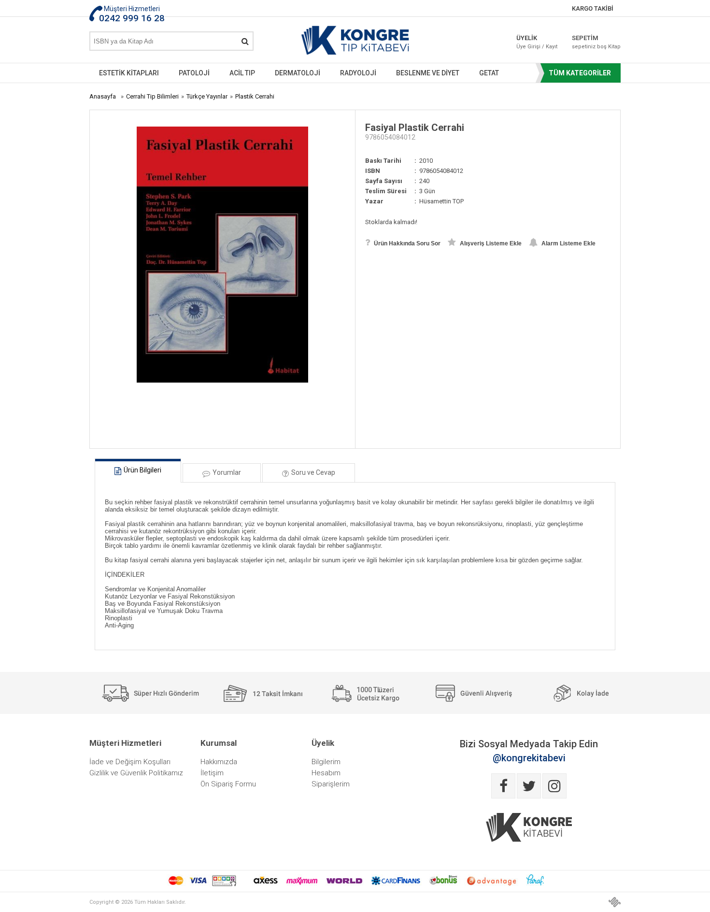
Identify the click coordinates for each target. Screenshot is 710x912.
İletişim (212, 773)
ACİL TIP (242, 73)
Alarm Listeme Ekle (568, 243)
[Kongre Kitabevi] (355, 42)
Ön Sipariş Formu (228, 784)
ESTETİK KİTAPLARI (129, 73)
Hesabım (326, 773)
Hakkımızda (218, 761)
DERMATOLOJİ (297, 73)
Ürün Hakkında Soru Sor (406, 243)
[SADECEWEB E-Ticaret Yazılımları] (615, 902)
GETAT (489, 73)
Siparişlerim (331, 784)
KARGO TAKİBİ (592, 8)
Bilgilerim (326, 761)
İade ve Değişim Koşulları (129, 761)
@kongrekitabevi (529, 758)
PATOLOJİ (194, 73)
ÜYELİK (536, 42)
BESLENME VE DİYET (427, 73)
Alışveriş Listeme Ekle (490, 243)
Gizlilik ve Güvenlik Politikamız (136, 773)
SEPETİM (589, 42)
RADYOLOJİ (358, 73)
